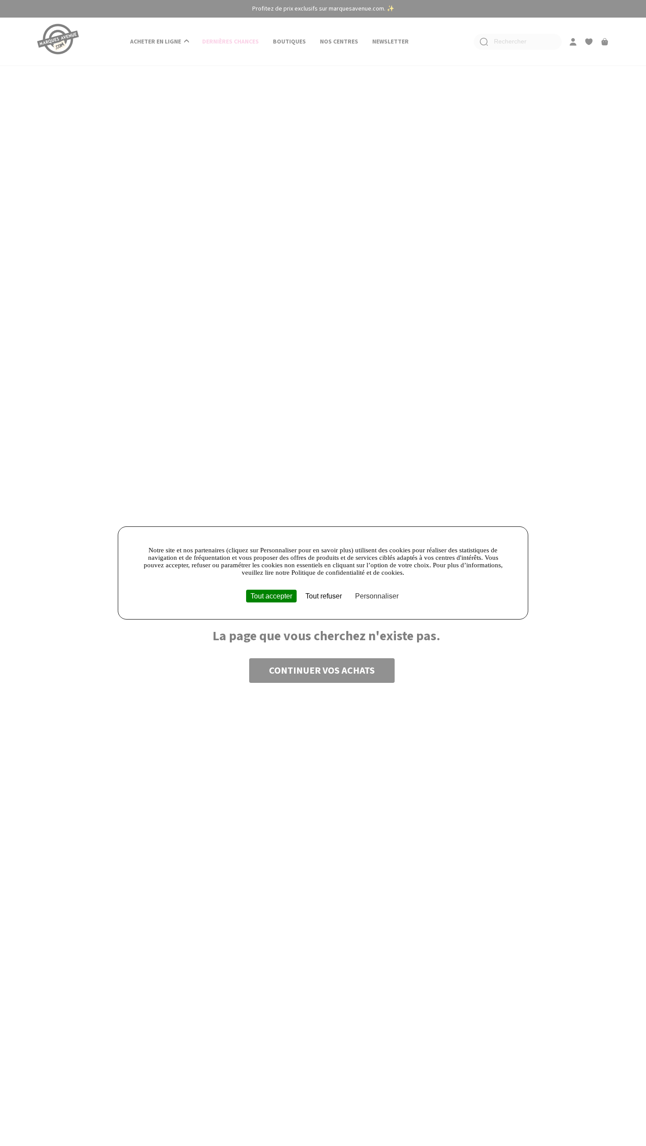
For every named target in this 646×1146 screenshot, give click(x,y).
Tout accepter (271, 596)
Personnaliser (377, 596)
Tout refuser (323, 596)
